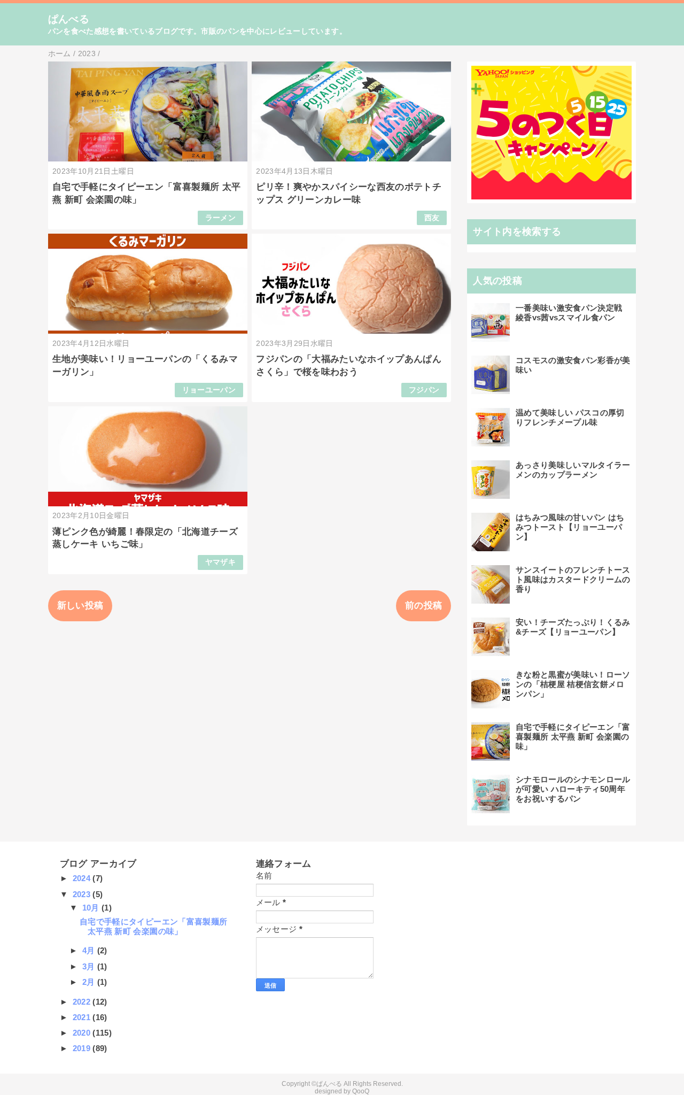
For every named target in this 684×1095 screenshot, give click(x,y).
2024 (83, 878)
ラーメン (220, 218)
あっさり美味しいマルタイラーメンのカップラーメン (573, 469)
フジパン (424, 390)
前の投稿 (423, 605)
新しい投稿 (80, 605)
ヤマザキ (220, 562)
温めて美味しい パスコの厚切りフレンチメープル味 (570, 417)
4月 (89, 950)
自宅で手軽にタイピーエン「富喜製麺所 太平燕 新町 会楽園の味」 (573, 736)
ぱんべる (68, 19)
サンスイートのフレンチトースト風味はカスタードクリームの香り (573, 579)
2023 (83, 894)
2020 (83, 1032)
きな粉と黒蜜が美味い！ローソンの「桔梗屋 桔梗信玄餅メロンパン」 (573, 684)
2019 (83, 1048)
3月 (89, 966)
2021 (83, 1017)
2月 (89, 981)
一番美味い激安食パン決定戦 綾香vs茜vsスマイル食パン (569, 312)
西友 (432, 218)
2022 (83, 1001)
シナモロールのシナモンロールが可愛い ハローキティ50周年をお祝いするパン (573, 789)
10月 (92, 907)
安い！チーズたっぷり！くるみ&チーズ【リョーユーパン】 (573, 627)
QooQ (360, 1091)
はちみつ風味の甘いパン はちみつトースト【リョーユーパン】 (570, 527)
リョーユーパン (209, 390)
